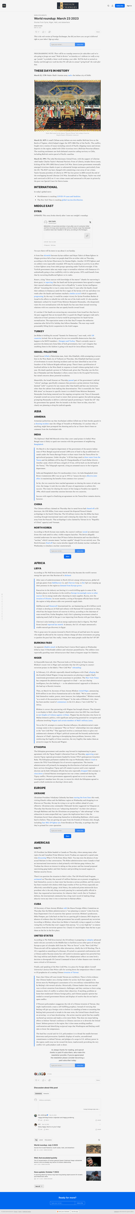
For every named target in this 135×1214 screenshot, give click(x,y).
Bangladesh (38, 444)
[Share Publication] (112, 6)
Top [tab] (36, 1140)
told (65, 908)
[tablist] (42, 1093)
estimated (38, 879)
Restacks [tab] (46, 1093)
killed (47, 356)
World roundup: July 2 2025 (46, 1145)
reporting (49, 282)
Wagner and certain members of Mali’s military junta (71, 720)
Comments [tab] (38, 1093)
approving (90, 754)
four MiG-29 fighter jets (51, 822)
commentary (62, 702)
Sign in (129, 6)
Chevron (71, 583)
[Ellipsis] (100, 1115)
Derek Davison (38, 25)
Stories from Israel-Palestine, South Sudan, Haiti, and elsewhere (54, 1148)
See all (38, 1186)
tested (85, 532)
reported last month (55, 624)
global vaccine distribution (72, 200)
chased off (90, 508)
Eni (83, 583)
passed (71, 380)
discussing (42, 858)
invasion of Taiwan (71, 972)
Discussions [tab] (48, 1140)
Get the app (75, 1211)
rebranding (76, 667)
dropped (84, 771)
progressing (38, 296)
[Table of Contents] (2, 607)
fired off (49, 543)
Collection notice (26, 1211)
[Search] (108, 6)
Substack (116, 1211)
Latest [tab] (41, 1140)
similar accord (75, 293)
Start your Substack (64, 1211)
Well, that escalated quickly (45, 1158)
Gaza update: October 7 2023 (46, 1172)
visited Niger (84, 691)
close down (38, 773)
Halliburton (56, 583)
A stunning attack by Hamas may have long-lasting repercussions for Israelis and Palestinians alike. (58, 1175)
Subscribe (119, 6)
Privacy (16, 1211)
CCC (39, 1124)
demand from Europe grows (71, 585)
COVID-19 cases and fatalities (68, 196)
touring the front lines (82, 797)
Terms (20, 1211)
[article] (67, 1149)
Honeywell (53, 606)
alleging (92, 672)
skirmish (47, 255)
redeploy (90, 940)
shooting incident (42, 423)
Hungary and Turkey (67, 341)
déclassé (67, 575)
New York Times (92, 678)
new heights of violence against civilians (53, 715)
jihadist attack (49, 647)
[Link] (31, 70)
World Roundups (40, 15)
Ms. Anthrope (42, 1115)
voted (93, 759)
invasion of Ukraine (44, 598)
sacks (70, 75)
